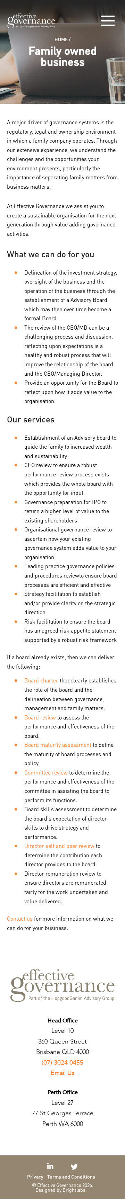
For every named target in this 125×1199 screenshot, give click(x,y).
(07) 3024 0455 (62, 1062)
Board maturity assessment (57, 744)
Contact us (20, 918)
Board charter (41, 680)
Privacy (35, 1176)
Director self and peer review (59, 845)
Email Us (63, 1073)
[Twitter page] (74, 1166)
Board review (40, 717)
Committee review (46, 772)
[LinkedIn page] (51, 1166)
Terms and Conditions (71, 1176)
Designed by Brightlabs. (61, 1189)
